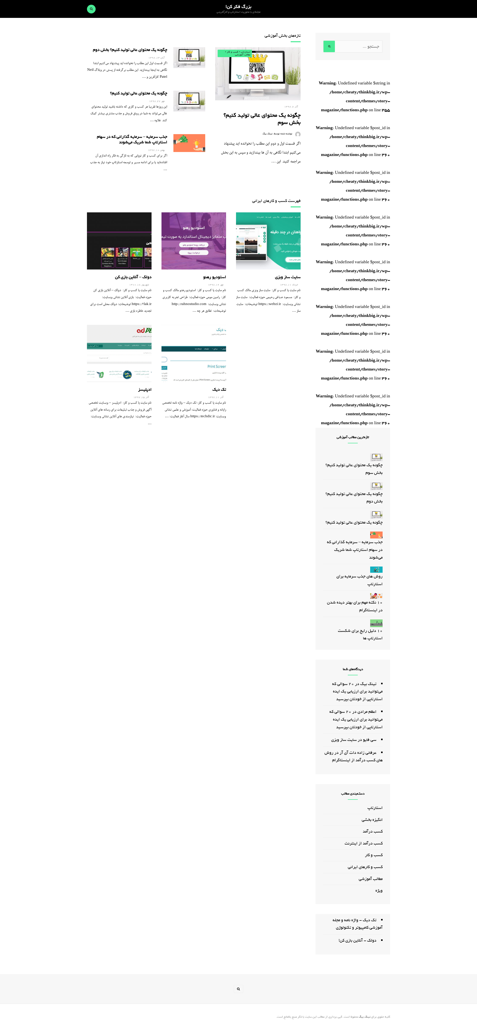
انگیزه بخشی (372, 819)
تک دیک (219, 389)
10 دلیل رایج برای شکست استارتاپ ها (360, 634)
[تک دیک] (193, 353)
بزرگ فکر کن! (238, 6)
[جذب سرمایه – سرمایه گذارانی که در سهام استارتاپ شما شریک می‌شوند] (189, 143)
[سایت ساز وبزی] (268, 240)
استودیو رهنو (214, 277)
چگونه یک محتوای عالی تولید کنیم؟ (138, 93)
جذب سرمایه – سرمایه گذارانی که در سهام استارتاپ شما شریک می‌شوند (132, 139)
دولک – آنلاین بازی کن (133, 277)
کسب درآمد (373, 831)
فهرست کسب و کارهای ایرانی (276, 200)
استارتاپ (245, 52)
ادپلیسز (145, 389)
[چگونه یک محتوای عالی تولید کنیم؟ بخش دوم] (189, 57)
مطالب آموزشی (242, 55)
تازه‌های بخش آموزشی (283, 35)
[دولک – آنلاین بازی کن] (119, 240)
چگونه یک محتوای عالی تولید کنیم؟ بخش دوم (130, 49)
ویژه (379, 890)
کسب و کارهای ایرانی (365, 867)
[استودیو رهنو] (193, 240)
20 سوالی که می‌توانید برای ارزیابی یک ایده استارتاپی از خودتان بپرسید (357, 691)
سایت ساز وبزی (288, 277)
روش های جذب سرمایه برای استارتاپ (359, 580)
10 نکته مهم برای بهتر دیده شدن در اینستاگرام (355, 606)
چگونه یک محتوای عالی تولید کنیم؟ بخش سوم (262, 119)
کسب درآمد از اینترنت (364, 843)
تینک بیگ (268, 134)
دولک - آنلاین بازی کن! (357, 940)
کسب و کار (232, 52)
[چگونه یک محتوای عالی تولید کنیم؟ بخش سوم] (258, 73)
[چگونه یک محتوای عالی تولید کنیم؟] (189, 101)
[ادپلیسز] (119, 353)
